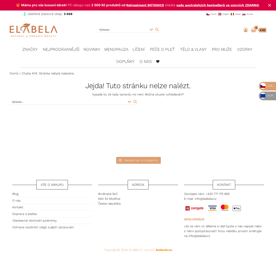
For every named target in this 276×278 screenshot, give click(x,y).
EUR (270, 95)
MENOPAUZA (116, 49)
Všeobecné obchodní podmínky (34, 220)
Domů (14, 73)
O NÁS (146, 61)
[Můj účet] (245, 30)
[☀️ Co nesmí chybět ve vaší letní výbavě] (170, 136)
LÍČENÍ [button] (139, 49)
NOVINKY (91, 49)
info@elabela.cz (206, 199)
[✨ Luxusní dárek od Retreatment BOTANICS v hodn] (233, 136)
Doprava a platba (24, 214)
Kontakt (17, 207)
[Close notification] (269, 5)
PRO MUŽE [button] (222, 49)
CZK (270, 85)
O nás (16, 200)
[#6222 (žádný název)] (158, 61)
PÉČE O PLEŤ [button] (162, 49)
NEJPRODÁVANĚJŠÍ (61, 49)
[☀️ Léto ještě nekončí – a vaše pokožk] (42, 136)
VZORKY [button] (244, 49)
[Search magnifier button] (157, 29)
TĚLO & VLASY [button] (193, 49)
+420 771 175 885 (218, 194)
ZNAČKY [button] (30, 49)
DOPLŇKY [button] (125, 61)
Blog (15, 194)
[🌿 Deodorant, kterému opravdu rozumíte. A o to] (106, 136)
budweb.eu (164, 250)
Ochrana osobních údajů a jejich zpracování (43, 227)
